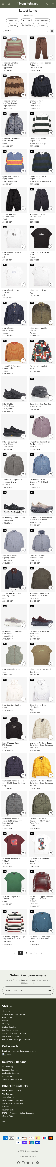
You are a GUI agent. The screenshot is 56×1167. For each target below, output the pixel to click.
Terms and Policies (28, 1157)
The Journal (7, 1094)
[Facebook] (18, 1162)
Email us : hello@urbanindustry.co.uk (19, 1051)
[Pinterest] (37, 1162)
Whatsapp (10, 1055)
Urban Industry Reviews (12, 1100)
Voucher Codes (8, 1110)
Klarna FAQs (7, 1116)
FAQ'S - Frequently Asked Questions (18, 1113)
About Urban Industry (11, 1091)
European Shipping (10, 1070)
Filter (8, 31)
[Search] (9, 4)
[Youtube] (28, 1162)
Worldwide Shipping (10, 1073)
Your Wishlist (8, 1097)
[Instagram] (23, 1162)
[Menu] (3, 4)
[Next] (41, 953)
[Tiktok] (32, 1162)
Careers (5, 1107)
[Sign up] (50, 990)
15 (35, 953)
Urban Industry (31, 1151)
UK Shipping (7, 1067)
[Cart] (53, 4)
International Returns (12, 1079)
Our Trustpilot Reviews (12, 1103)
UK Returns (7, 1076)
